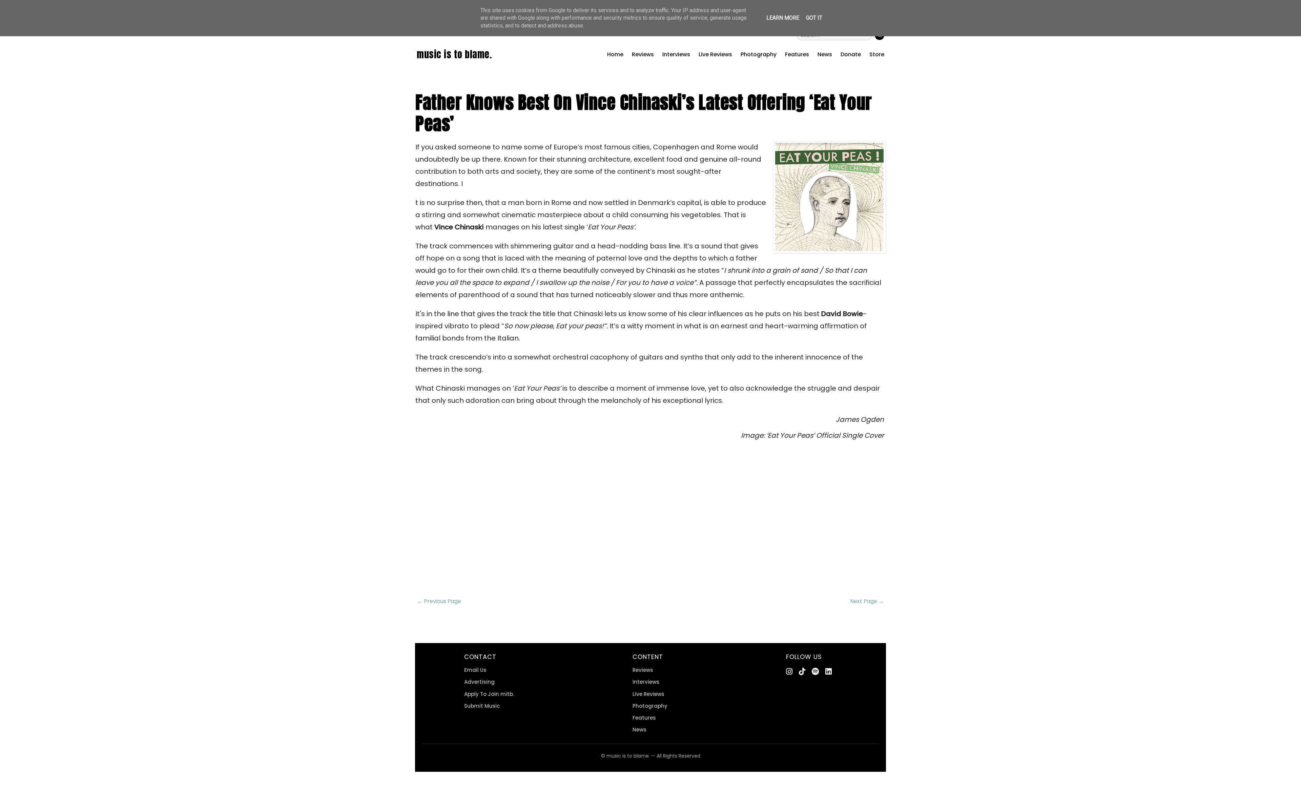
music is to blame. (454, 54)
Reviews (643, 54)
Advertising (479, 681)
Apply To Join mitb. (489, 694)
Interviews (676, 54)
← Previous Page (439, 601)
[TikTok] (802, 671)
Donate (851, 54)
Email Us (475, 670)
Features (797, 54)
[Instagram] (789, 671)
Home (615, 54)
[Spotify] (815, 671)
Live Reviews (715, 54)
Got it (814, 18)
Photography (759, 54)
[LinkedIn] (828, 671)
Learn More (782, 18)
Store (876, 54)
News (825, 54)
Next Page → (867, 601)
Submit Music (482, 705)
